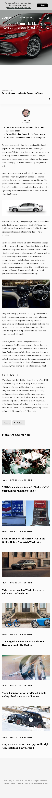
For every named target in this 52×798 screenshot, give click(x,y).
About (13, 784)
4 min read (26, 737)
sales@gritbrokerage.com (19, 7)
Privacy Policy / (30, 784)
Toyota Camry (18, 423)
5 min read (26, 480)
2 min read (26, 583)
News (4, 480)
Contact (20, 784)
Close (42, 5)
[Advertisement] (26, 58)
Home (6, 784)
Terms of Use (42, 784)
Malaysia (7, 423)
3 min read (26, 532)
